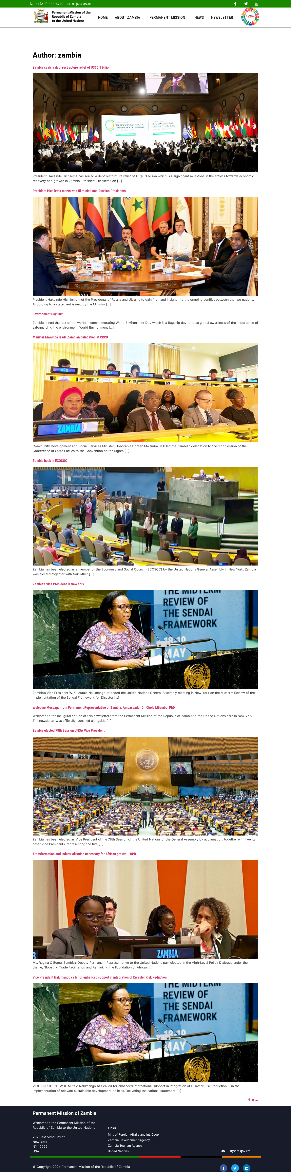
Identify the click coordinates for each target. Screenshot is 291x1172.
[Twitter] (235, 1168)
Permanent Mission (167, 17)
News (199, 17)
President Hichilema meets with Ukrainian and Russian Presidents (79, 191)
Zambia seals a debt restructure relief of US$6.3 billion (71, 67)
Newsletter (222, 17)
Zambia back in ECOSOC (50, 461)
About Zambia (127, 17)
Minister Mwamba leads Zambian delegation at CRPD (70, 337)
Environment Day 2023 (49, 314)
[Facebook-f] (223, 1168)
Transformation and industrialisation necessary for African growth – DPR (84, 854)
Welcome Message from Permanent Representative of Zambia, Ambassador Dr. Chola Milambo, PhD (104, 707)
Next (253, 1100)
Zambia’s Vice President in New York (58, 584)
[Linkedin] (246, 1168)
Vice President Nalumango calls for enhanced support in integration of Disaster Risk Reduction (100, 977)
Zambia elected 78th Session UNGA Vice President (69, 730)
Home (103, 17)
